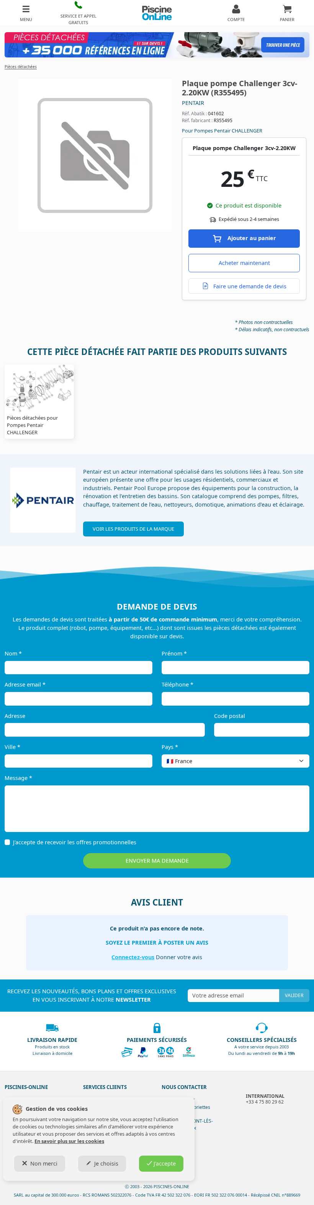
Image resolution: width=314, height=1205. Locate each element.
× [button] (293, 760)
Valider (294, 995)
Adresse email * (25, 684)
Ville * (12, 746)
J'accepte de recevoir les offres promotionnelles (74, 842)
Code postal (229, 715)
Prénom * (174, 653)
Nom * (13, 653)
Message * (18, 778)
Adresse (15, 715)
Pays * (170, 746)
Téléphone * (177, 684)
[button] (78, 13)
